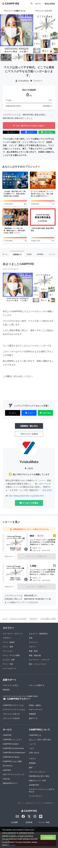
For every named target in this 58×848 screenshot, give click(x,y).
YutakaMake (23, 80)
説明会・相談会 (35, 705)
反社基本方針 (34, 785)
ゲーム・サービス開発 (11, 655)
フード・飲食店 (9, 642)
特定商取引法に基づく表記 (39, 776)
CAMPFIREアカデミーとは (13, 705)
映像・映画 (33, 651)
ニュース (32, 744)
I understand (48, 837)
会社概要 (14, 822)
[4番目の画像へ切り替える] (40, 57)
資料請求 (6, 689)
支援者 (29, 254)
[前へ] (3, 34)
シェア (30, 132)
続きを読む (47, 490)
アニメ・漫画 (8, 646)
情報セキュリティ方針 (37, 780)
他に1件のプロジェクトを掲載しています (31, 474)
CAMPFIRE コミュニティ (12, 739)
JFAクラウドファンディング (13, 774)
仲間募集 (40, 254)
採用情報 (29, 822)
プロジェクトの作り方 (11, 714)
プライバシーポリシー (37, 771)
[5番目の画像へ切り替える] (51, 57)
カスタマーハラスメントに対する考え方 (41, 790)
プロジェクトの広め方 (11, 718)
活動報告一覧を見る (29, 425)
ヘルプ (31, 748)
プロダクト (38, 80)
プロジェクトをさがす (18, 618)
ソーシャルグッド (9, 668)
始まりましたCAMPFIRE (18, 264)
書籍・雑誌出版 (35, 655)
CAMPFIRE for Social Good (13, 748)
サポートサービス (36, 709)
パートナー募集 (44, 822)
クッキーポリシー (36, 796)
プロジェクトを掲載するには (14, 10)
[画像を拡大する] (26, 549)
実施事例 (32, 714)
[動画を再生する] (29, 33)
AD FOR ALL (8, 765)
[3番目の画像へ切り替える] (29, 57)
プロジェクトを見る (29, 433)
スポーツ (32, 646)
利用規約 (32, 763)
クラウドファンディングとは (14, 709)
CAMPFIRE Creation (11, 744)
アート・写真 (8, 664)
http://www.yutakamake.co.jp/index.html (26, 495)
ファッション (8, 651)
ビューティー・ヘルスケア (39, 659)
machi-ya (6, 778)
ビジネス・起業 (9, 659)
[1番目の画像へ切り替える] (6, 57)
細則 (30, 767)
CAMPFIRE (7, 735)
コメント (52, 254)
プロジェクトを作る (10, 685)
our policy (11, 845)
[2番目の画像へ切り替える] (17, 57)
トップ (4, 618)
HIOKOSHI (7, 770)
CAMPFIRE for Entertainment (14, 752)
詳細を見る (8, 556)
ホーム (5, 254)
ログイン (38, 3)
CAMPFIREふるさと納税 (12, 761)
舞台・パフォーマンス (37, 664)
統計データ (33, 718)
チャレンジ (33, 642)
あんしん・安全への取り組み (40, 739)
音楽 (30, 637)
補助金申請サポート (10, 783)
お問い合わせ (34, 752)
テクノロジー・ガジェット (13, 633)
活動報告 (17, 254)
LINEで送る (48, 132)
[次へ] (55, 34)
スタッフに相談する (36, 685)
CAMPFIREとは (35, 735)
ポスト (12, 132)
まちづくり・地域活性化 (38, 633)
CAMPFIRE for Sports (11, 757)
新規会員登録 (50, 3)
